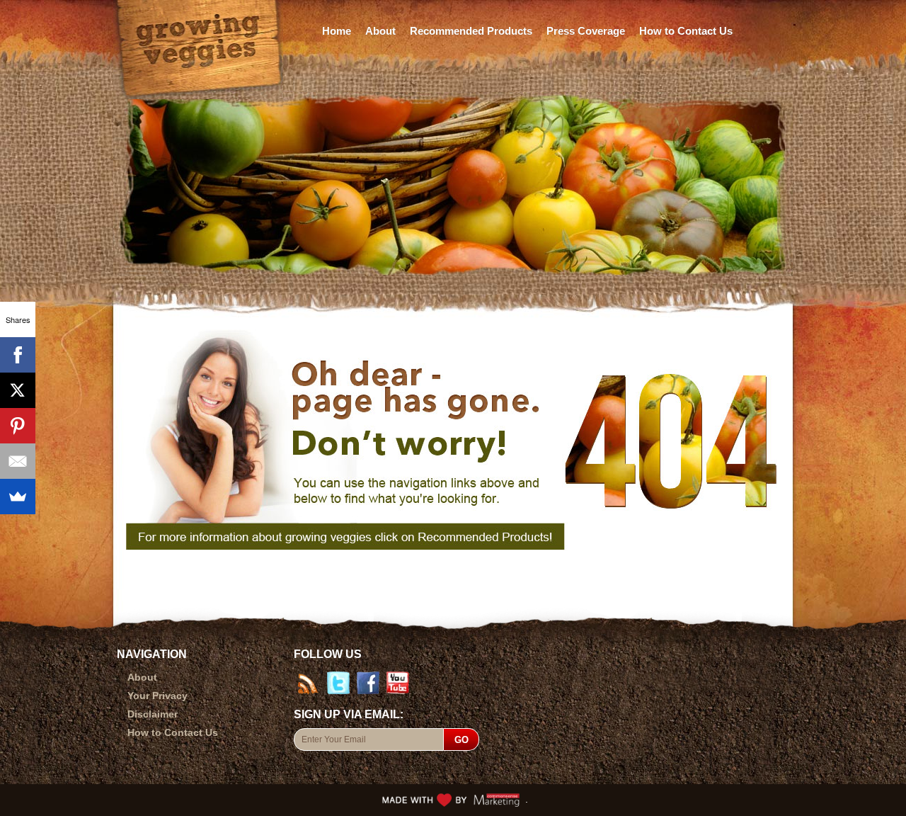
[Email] (17, 461)
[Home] (198, 40)
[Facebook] (17, 355)
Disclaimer (152, 714)
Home (336, 31)
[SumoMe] (17, 496)
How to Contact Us (686, 31)
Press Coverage (585, 31)
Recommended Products (471, 31)
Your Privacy (157, 695)
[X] (17, 390)
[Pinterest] (17, 425)
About (380, 31)
